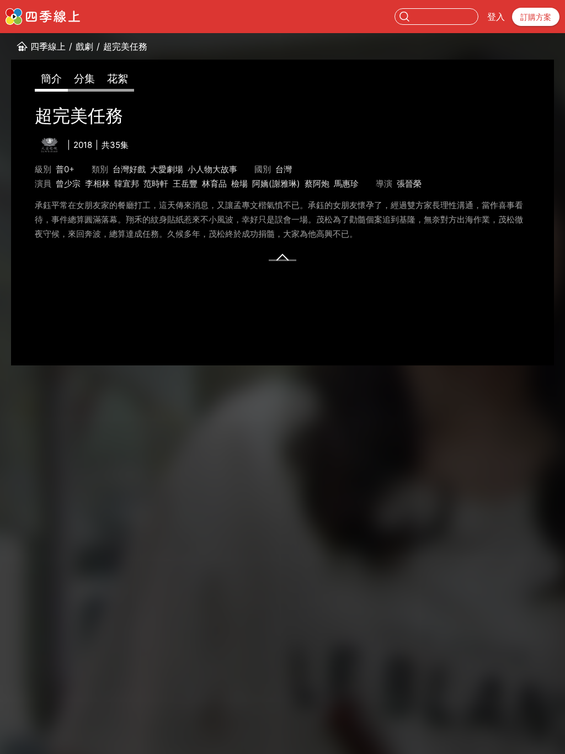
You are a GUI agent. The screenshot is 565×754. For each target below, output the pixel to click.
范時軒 (155, 183)
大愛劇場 (166, 169)
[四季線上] (43, 16)
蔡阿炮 (317, 183)
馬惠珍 (346, 183)
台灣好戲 (129, 169)
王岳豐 (185, 183)
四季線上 (48, 46)
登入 (496, 16)
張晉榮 (409, 183)
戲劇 (84, 46)
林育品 (214, 183)
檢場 (239, 183)
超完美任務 (125, 46)
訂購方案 (535, 17)
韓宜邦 (126, 183)
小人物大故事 (212, 169)
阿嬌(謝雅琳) (276, 183)
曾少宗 (68, 183)
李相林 (97, 183)
